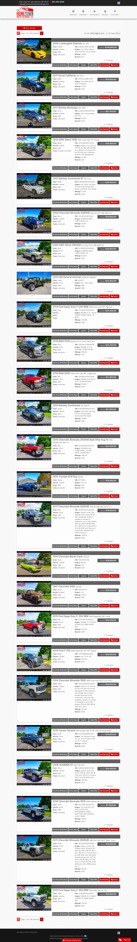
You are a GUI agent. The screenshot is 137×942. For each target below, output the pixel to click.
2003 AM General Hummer (74, 277)
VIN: (76, 47)
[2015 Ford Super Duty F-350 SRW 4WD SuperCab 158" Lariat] (34, 624)
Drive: (55, 52)
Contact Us (27, 932)
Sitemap (71, 936)
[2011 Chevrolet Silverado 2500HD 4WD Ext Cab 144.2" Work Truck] (34, 847)
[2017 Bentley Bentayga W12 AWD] (34, 115)
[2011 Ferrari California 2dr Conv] (34, 83)
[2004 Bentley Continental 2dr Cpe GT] (34, 413)
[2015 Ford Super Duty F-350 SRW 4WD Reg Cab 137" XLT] (34, 898)
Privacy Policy (34, 932)
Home (18, 932)
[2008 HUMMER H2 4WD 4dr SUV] (34, 772)
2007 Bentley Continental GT (72, 178)
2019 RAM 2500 (74, 341)
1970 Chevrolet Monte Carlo (71, 556)
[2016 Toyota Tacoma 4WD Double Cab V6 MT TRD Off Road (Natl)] (34, 738)
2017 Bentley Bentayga (69, 107)
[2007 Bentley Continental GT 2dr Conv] (34, 186)
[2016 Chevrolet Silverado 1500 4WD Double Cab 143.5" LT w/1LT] (34, 809)
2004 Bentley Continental (71, 405)
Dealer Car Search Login (55, 936)
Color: (55, 47)
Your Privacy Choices (79, 936)
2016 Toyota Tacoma (82, 730)
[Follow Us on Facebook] (118, 3)
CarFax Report (73, 65)
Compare (109, 60)
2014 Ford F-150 (74, 650)
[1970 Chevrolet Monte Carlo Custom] (34, 564)
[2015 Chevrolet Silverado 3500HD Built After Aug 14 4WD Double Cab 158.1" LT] (34, 447)
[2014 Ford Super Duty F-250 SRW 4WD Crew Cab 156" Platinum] (34, 314)
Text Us (115, 65)
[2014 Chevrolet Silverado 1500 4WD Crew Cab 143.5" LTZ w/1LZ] (34, 688)
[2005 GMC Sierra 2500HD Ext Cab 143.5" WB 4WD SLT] (34, 252)
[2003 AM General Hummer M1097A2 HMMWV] (34, 283)
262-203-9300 (58, 2)
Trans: (55, 55)
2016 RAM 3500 (74, 373)
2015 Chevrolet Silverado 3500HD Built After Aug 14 (83, 441)
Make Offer (93, 65)
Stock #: (78, 57)
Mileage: (78, 54)
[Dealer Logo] (25, 12)
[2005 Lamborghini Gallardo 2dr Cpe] (34, 51)
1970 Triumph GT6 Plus (68, 476)
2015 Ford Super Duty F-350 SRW (81, 616)
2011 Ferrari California (68, 75)
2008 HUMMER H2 (68, 764)
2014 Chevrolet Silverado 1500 (82, 680)
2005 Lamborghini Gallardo (71, 43)
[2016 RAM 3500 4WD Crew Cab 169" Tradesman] (34, 381)
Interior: (56, 49)
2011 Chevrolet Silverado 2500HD (84, 840)
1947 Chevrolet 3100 (67, 586)
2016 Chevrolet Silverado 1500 (82, 801)
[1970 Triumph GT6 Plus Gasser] (34, 484)
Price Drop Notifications (60, 65)
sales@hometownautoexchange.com (34, 4)
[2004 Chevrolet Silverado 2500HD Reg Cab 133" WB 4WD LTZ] (34, 220)
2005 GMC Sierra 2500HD (78, 245)
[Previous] (18, 33)
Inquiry (83, 65)
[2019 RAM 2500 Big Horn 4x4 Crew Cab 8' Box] (34, 349)
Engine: (77, 49)
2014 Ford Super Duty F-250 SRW (82, 306)
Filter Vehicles (30, 28)
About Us (22, 932)
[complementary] (131, 936)
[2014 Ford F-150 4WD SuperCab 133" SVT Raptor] (34, 658)
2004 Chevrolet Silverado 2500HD (82, 212)
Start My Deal (104, 65)
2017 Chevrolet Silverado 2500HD (82, 506)
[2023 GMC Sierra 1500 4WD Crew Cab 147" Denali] (34, 147)
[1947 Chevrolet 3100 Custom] (34, 594)
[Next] (41, 33)
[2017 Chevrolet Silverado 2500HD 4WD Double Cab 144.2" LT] (34, 514)
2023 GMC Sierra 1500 (76, 139)
